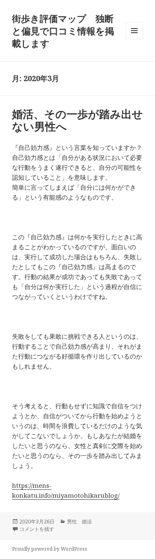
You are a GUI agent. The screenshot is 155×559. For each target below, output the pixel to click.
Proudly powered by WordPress (49, 548)
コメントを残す (36, 528)
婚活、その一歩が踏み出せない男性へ (77, 120)
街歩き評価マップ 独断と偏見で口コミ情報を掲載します (63, 30)
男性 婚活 (79, 521)
